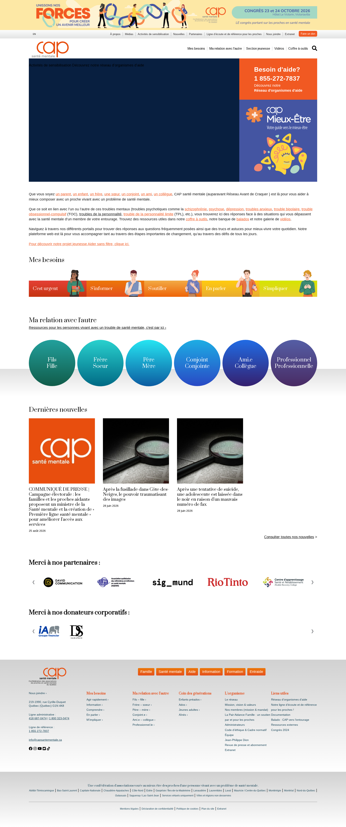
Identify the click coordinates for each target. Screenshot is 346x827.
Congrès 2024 (280, 730)
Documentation (280, 714)
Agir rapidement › (97, 699)
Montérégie (275, 790)
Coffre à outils (298, 48)
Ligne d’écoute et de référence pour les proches (234, 34)
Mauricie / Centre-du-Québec (250, 790)
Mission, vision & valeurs (240, 704)
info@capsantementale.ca (45, 739)
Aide (192, 672)
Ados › (183, 704)
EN (34, 34)
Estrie (149, 790)
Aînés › (183, 714)
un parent (63, 194)
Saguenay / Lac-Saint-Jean (144, 795)
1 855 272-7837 (39, 731)
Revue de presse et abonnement (246, 745)
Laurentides (215, 790)
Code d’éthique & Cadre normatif (246, 730)
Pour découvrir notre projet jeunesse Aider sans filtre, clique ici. (79, 244)
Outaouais (120, 795)
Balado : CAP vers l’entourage (290, 719)
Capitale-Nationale (90, 790)
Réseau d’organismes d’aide (289, 699)
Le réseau (231, 699)
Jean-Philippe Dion (237, 740)
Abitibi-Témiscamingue (41, 790)
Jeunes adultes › (189, 709)
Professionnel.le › (144, 724)
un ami (146, 194)
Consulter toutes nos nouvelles (289, 537)
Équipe (229, 735)
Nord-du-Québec (306, 790)
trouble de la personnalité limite (148, 214)
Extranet (290, 34)
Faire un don (308, 33)
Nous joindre (273, 34)
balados (242, 219)
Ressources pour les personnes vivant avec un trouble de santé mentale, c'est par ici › (97, 328)
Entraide (256, 672)
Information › (94, 704)
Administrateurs (235, 724)
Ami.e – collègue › (144, 719)
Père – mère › (141, 709)
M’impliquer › (94, 719)
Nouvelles (179, 34)
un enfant (80, 194)
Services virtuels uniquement (177, 795)
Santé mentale (170, 672)
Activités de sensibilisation (153, 34)
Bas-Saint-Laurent (67, 790)
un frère (96, 194)
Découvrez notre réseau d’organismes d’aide (108, 65)
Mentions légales (129, 808)
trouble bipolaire (287, 209)
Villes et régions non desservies (213, 795)
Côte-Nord (137, 790)
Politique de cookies (187, 808)
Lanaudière (199, 790)
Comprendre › (95, 709)
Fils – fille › (139, 699)
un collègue (163, 194)
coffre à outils (196, 219)
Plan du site (207, 808)
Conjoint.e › (140, 714)
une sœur (112, 194)
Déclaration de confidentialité (157, 808)
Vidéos (279, 48)
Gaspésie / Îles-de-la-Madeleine (173, 790)
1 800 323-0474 (59, 718)
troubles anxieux (259, 209)
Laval (228, 790)
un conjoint (130, 194)
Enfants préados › (190, 699)
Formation (235, 672)
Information (211, 672)
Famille (146, 672)
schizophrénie (196, 209)
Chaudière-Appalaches (116, 790)
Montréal (289, 790)
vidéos (285, 219)
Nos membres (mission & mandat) (246, 709)
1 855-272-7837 (277, 78)
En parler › (93, 714)
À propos (115, 34)
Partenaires (195, 34)
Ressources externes (284, 724)
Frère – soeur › (142, 704)
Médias (129, 34)
